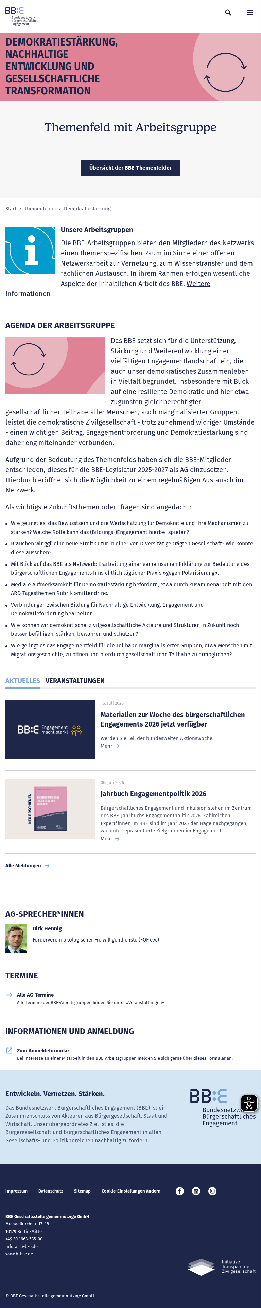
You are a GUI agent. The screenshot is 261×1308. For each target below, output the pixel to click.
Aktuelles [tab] (22, 681)
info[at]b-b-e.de (21, 1246)
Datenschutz (50, 1191)
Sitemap (82, 1191)
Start (10, 208)
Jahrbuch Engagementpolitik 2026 (153, 794)
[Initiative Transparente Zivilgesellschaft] (222, 1267)
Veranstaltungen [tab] (75, 681)
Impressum (16, 1191)
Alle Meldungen (23, 866)
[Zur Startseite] (21, 16)
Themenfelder (40, 208)
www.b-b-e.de (19, 1253)
